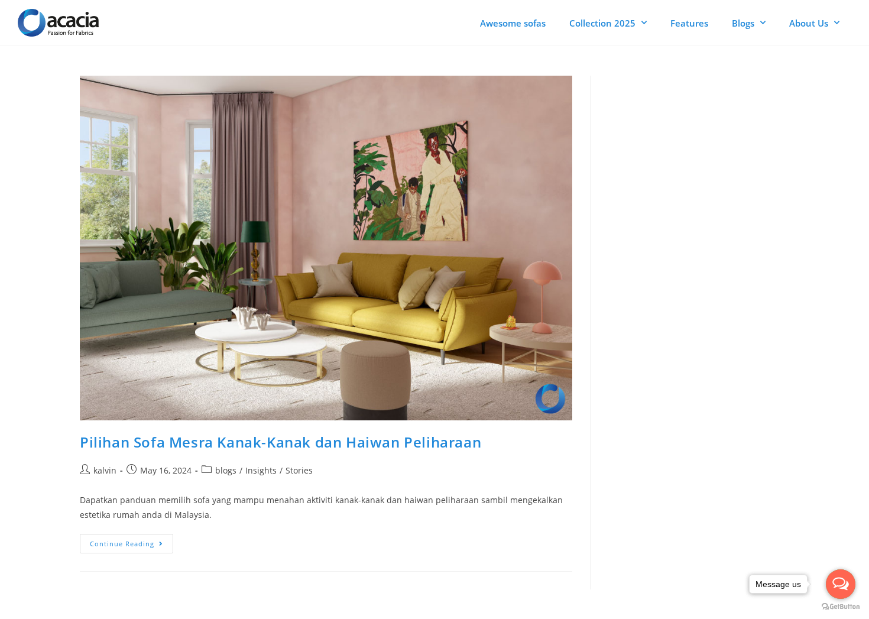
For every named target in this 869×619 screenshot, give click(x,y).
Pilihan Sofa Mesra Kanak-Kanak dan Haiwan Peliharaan (280, 442)
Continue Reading (131, 541)
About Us (808, 23)
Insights (261, 470)
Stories (299, 470)
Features (689, 23)
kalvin (104, 470)
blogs (225, 470)
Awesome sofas (513, 23)
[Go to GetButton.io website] (841, 607)
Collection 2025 (602, 23)
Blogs (743, 23)
